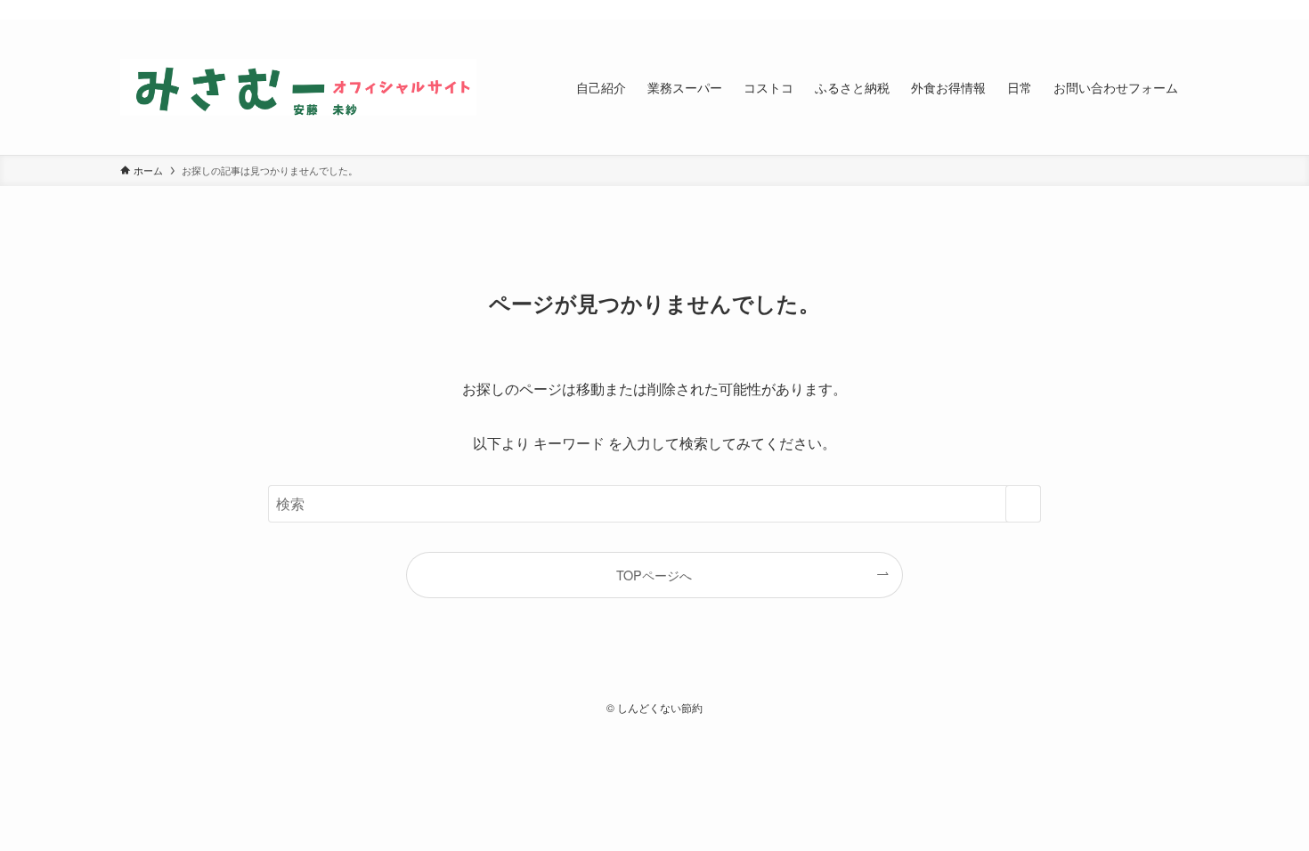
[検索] (1177, 10)
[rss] (1154, 10)
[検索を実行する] (1023, 504)
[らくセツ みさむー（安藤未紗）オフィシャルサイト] (298, 87)
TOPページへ (654, 574)
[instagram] (1130, 10)
